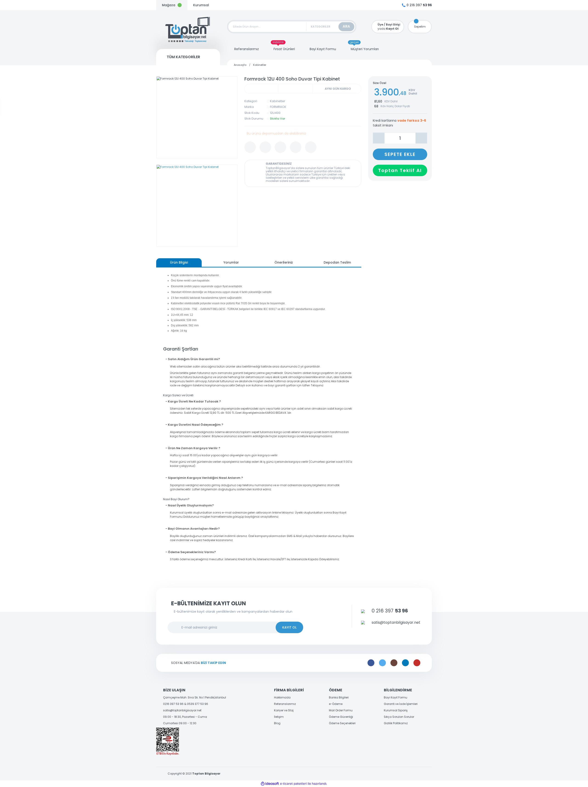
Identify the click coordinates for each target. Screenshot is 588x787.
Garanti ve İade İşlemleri (401, 704)
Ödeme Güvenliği (341, 717)
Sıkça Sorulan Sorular (399, 717)
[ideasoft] (270, 783)
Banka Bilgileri (339, 697)
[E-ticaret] (293, 784)
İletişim (279, 717)
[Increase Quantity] (421, 138)
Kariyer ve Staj (284, 710)
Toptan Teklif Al (400, 170)
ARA (346, 26)
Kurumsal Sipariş (395, 710)
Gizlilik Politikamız (396, 723)
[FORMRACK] (295, 88)
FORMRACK (278, 107)
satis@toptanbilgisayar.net (182, 710)
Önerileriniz (283, 262)
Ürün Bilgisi (179, 262)
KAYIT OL (289, 627)
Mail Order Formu (341, 710)
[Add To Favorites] (250, 147)
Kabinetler (277, 101)
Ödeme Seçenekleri (342, 723)
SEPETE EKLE (400, 154)
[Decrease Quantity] (378, 138)
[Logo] (188, 29)
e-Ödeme (335, 704)
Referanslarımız (285, 704)
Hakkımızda (282, 697)
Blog (277, 723)
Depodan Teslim (337, 262)
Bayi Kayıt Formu (395, 697)
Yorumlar (231, 262)
